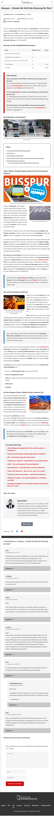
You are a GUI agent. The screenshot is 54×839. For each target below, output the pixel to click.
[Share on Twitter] (12, 531)
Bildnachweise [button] (27, 524)
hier (10, 101)
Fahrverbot (43, 347)
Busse (19, 88)
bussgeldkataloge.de (8, 14)
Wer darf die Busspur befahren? (16, 161)
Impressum (19, 805)
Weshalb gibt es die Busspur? (15, 156)
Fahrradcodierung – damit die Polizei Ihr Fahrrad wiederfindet (26, 467)
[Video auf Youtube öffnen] (27, 188)
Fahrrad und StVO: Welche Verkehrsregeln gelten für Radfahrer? (26, 454)
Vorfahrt (34, 280)
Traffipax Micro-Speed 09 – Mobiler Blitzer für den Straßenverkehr (27, 461)
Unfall (23, 425)
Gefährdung (44, 423)
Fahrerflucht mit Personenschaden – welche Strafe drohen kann (26, 474)
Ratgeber (3, 805)
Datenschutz (27, 805)
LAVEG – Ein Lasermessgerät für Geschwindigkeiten (23, 464)
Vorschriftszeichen (17, 85)
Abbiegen (24, 278)
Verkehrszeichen (44, 260)
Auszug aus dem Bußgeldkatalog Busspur (18, 151)
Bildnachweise (35, 805)
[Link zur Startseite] (27, 2)
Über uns (13, 806)
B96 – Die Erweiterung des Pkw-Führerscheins (21, 457)
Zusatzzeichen (40, 107)
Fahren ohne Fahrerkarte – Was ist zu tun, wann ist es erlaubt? (26, 471)
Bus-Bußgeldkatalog (20, 14)
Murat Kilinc (17, 21)
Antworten (9, 568)
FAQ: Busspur (11, 153)
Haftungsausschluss (46, 805)
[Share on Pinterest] (22, 531)
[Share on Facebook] (17, 531)
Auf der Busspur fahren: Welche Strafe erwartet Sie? (24, 163)
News (9, 805)
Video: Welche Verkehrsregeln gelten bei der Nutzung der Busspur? (25, 158)
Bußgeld (17, 92)
